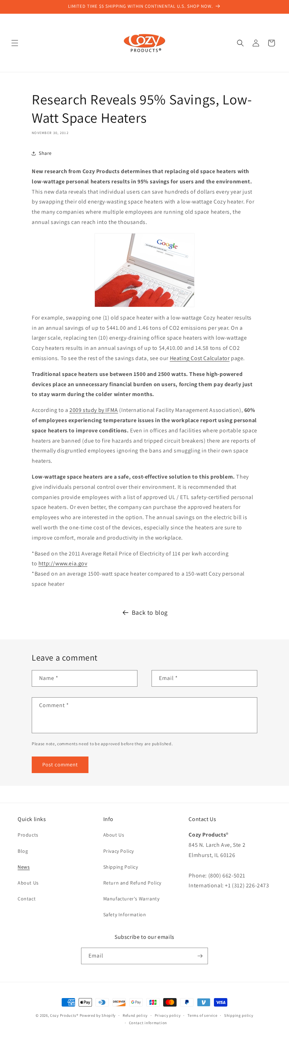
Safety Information (124, 914)
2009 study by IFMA (93, 410)
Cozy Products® (64, 1015)
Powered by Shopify (98, 1015)
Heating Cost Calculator (200, 358)
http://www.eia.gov (62, 563)
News (24, 867)
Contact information (148, 1022)
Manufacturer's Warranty (131, 898)
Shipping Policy (120, 867)
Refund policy (135, 1015)
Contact (27, 898)
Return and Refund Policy (132, 883)
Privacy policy (168, 1015)
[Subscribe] (200, 956)
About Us (28, 883)
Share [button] (45, 153)
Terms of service (202, 1015)
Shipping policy (238, 1015)
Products (28, 835)
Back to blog (150, 612)
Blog (23, 851)
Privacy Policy (118, 851)
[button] (15, 43)
